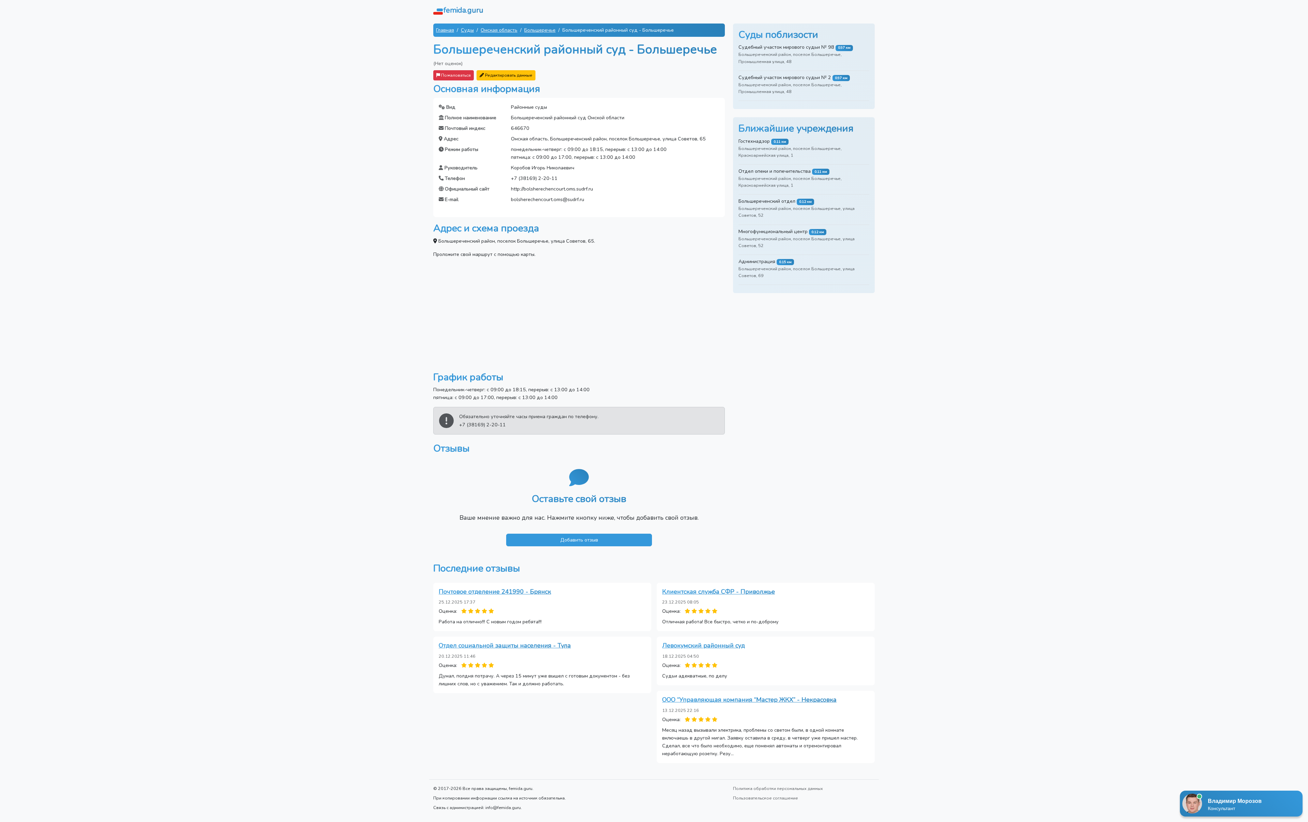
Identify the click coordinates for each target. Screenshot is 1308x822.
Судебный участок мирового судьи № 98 (786, 47)
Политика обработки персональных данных (778, 788)
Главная (445, 30)
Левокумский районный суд (703, 645)
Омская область (499, 30)
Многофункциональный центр (773, 231)
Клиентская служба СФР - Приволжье (718, 592)
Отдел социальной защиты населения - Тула (505, 645)
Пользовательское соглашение (765, 798)
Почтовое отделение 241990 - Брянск (495, 592)
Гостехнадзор (754, 141)
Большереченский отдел (766, 201)
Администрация (756, 261)
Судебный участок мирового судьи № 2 (784, 77)
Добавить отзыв (579, 539)
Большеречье (540, 30)
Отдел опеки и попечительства (774, 171)
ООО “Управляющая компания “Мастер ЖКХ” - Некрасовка (749, 700)
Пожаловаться (455, 75)
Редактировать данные (508, 75)
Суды (467, 30)
